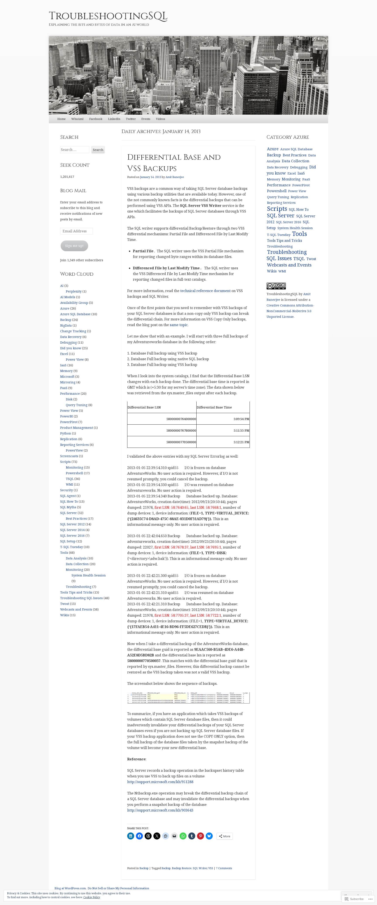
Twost (64, 604)
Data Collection (77, 564)
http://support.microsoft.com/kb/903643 (160, 810)
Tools (64, 552)
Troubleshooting (78, 587)
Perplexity (74, 291)
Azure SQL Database (75, 314)
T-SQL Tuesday (71, 547)
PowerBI (66, 416)
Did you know (70, 348)
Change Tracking (73, 331)
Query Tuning (76, 405)
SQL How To (69, 501)
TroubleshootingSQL (108, 16)
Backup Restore (182, 868)
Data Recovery (71, 337)
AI (61, 286)
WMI (69, 484)
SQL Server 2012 (72, 524)
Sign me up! (74, 246)
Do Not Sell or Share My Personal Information (118, 888)
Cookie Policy (91, 897)
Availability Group (74, 303)
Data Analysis (76, 558)
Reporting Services (74, 445)
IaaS (63, 365)
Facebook (95, 119)
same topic (179, 324)
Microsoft (67, 376)
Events (145, 119)
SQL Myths (68, 507)
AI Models (67, 297)
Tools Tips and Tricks (76, 592)
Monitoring (74, 467)
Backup (144, 868)
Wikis (64, 615)
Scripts (65, 462)
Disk (69, 399)
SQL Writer (200, 868)
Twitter (131, 119)
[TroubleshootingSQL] (188, 75)
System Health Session (89, 575)
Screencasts (69, 456)
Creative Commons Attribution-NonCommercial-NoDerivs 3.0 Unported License (290, 311)
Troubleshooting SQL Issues (81, 598)
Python (65, 433)
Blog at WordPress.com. (70, 888)
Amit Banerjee (175, 177)
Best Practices (76, 518)
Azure (64, 308)
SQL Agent (68, 496)
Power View (75, 359)
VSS (210, 868)
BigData (66, 325)
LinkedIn (114, 119)
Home (61, 119)
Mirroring (67, 382)
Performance (70, 393)
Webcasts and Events (76, 609)
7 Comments (224, 868)
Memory (66, 371)
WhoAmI (77, 119)
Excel (64, 354)
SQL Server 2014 (72, 530)
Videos (160, 119)
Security (66, 490)
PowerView (74, 450)
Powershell (74, 473)
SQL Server (68, 513)
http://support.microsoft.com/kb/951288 (160, 781)
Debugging (68, 342)
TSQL (70, 479)
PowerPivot (68, 422)
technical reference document (205, 290)
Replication (68, 439)
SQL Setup (67, 541)
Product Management (76, 428)
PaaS (63, 388)
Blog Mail (73, 191)
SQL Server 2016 (72, 535)
